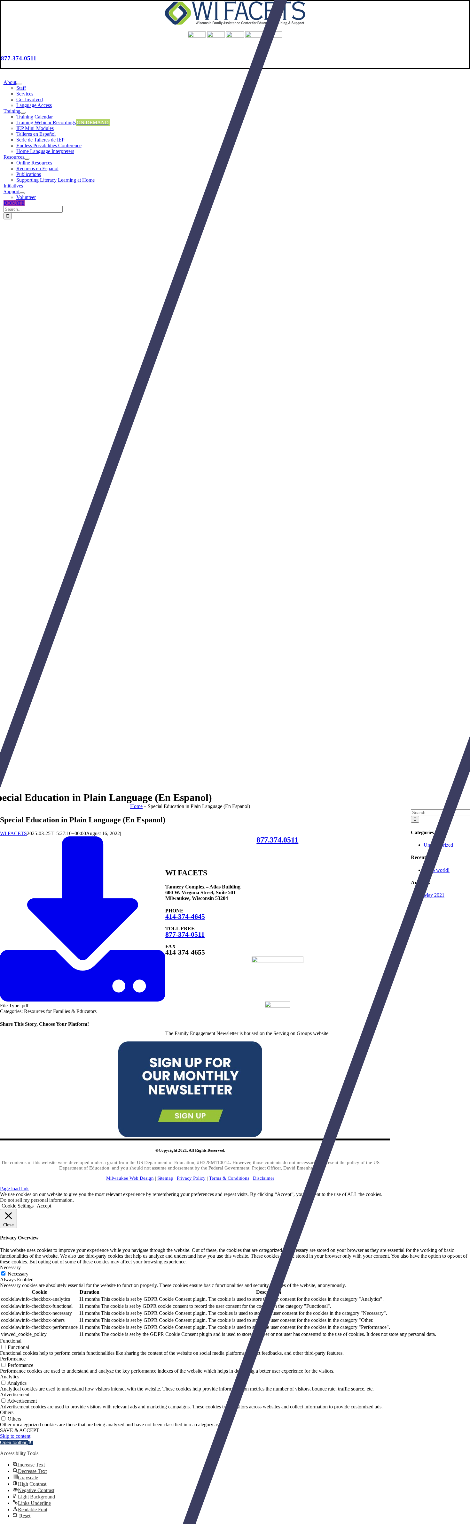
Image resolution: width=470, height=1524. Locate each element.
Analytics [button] (9, 1376)
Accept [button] (44, 1205)
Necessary (18, 1273)
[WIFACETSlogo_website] (235, 23)
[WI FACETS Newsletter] (190, 1135)
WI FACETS (13, 833)
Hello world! (437, 870)
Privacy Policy (191, 1178)
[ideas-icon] (277, 961)
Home (136, 806)
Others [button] (6, 1412)
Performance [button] (13, 1358)
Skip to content (15, 1436)
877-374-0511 (18, 58)
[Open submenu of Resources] (26, 159)
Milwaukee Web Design (130, 1178)
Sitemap (165, 1178)
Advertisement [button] (14, 1394)
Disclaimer (263, 1178)
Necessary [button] (10, 1267)
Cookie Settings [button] (18, 1205)
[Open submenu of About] (18, 84)
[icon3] (277, 1006)
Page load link (14, 1188)
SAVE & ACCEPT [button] (19, 1430)
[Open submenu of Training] (23, 113)
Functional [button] (10, 1341)
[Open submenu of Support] (22, 193)
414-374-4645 (185, 916)
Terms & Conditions (229, 1178)
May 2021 (434, 895)
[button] (16, 1442)
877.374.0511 (277, 840)
